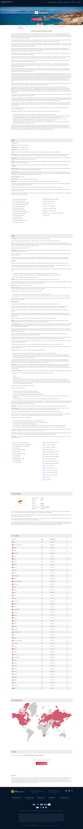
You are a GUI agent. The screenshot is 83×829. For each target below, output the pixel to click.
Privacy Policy (51, 825)
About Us (74, 2)
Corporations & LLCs (42, 2)
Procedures (53, 26)
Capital (33, 503)
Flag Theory (28, 825)
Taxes (31, 26)
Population (34, 508)
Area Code (34, 501)
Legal (26, 26)
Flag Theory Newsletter (53, 792)
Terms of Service (40, 825)
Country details (38, 26)
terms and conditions (34, 782)
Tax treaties (45, 26)
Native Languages (35, 506)
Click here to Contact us (54, 791)
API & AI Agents (57, 825)
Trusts (55, 2)
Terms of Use (46, 825)
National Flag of (35, 498)
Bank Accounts (67, 2)
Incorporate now (36, 19)
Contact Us (79, 2)
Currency (34, 499)
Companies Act (61, 26)
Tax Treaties (60, 2)
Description (20, 26)
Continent (34, 505)
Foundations (50, 2)
